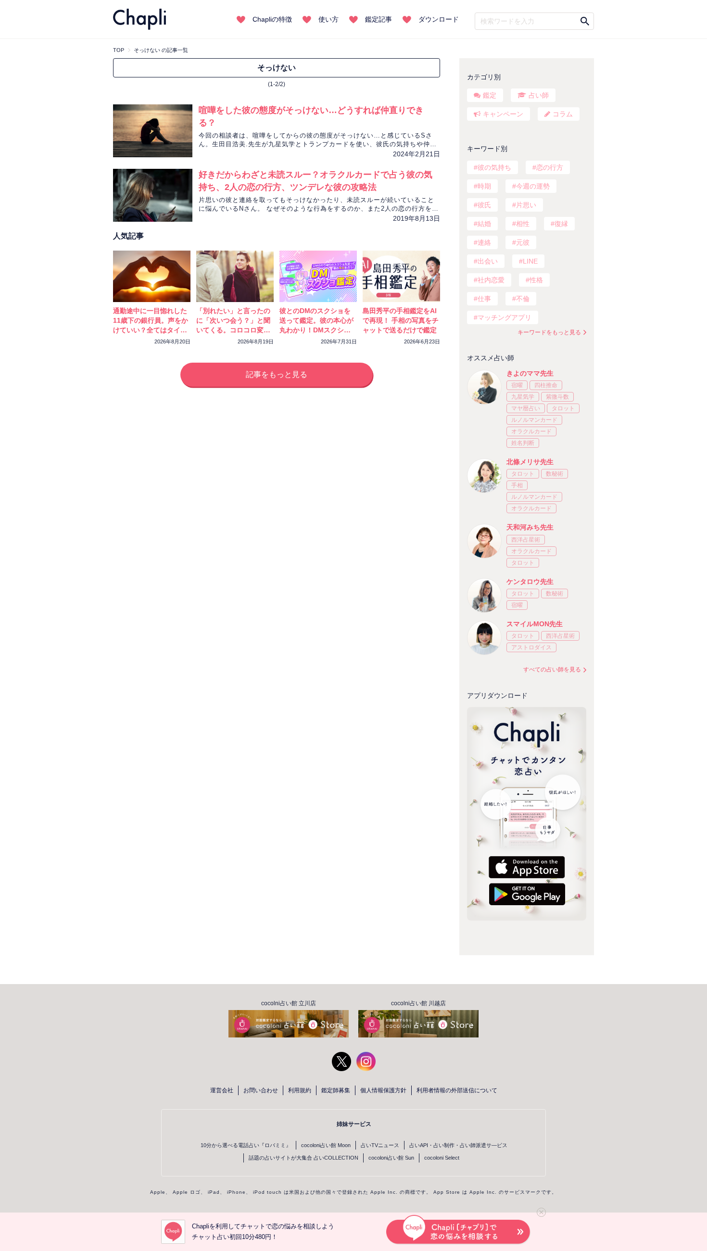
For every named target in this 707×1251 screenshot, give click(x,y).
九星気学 (522, 396)
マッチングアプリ (504, 317)
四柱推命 (545, 385)
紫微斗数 (557, 396)
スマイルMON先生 (534, 624)
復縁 (561, 223)
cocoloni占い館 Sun (391, 1158)
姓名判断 (522, 443)
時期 (484, 186)
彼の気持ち (494, 167)
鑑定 (489, 95)
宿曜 (517, 385)
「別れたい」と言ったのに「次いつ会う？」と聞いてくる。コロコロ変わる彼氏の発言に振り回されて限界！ (233, 330)
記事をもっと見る (276, 374)
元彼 (523, 242)
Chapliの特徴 (272, 19)
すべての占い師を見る (552, 669)
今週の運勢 (533, 186)
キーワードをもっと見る (549, 332)
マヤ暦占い (525, 408)
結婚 (484, 223)
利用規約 (299, 1090)
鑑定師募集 (335, 1090)
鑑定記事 (378, 19)
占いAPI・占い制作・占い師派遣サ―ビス (458, 1145)
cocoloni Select (441, 1158)
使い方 (328, 19)
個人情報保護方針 (383, 1090)
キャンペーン (503, 114)
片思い (526, 205)
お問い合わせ (260, 1090)
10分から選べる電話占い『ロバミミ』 (246, 1145)
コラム (563, 114)
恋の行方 (549, 167)
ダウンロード (438, 19)
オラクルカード (531, 431)
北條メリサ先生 (530, 462)
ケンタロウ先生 (530, 581)
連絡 (484, 242)
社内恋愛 (491, 280)
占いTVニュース (380, 1145)
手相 (517, 485)
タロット (563, 408)
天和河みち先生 (530, 527)
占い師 (539, 95)
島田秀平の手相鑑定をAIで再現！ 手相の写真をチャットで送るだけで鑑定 (401, 320)
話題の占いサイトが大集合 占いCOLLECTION (303, 1158)
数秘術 (554, 473)
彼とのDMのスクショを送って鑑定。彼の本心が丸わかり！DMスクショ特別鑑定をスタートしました (316, 330)
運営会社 (221, 1090)
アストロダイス (531, 647)
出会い (488, 261)
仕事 (484, 299)
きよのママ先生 (530, 373)
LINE (530, 261)
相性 (523, 223)
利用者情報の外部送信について (457, 1090)
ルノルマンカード (534, 420)
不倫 (523, 299)
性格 (536, 280)
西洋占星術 (525, 539)
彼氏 (484, 205)
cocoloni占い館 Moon (326, 1145)
